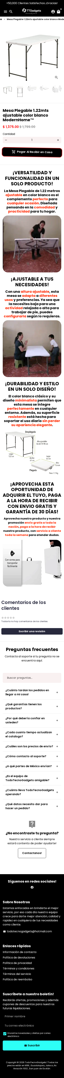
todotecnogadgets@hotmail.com (27, 931)
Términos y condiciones (18, 968)
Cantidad (9, 134)
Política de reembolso (17, 979)
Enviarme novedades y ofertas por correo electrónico (29, 1035)
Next (58, 54)
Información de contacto (20, 952)
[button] (32, 631)
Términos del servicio (17, 974)
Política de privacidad (17, 963)
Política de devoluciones (19, 957)
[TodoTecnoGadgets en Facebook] (32, 887)
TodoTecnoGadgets (35, 1062)
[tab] (32, 692)
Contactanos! (32, 853)
